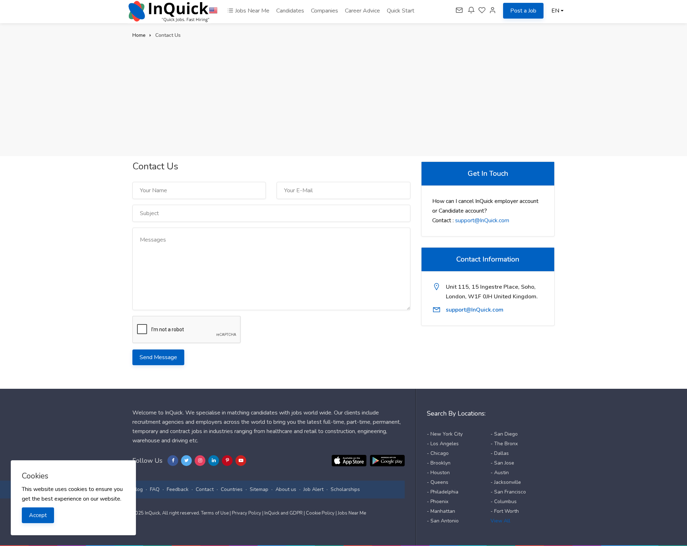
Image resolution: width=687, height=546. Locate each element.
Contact (205, 489)
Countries (232, 489)
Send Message (158, 357)
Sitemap (259, 489)
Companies (324, 11)
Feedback (178, 489)
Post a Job (523, 11)
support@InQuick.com (482, 220)
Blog (137, 489)
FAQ (155, 489)
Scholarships (345, 489)
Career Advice (362, 11)
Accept (38, 515)
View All (500, 520)
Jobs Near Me (251, 11)
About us (286, 489)
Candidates (290, 11)
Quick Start (400, 11)
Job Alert (313, 489)
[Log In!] (492, 10)
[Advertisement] (343, 94)
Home (139, 35)
